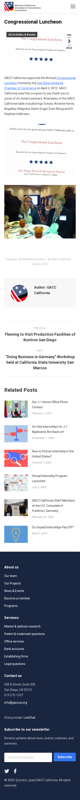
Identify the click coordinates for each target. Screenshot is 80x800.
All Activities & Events (21, 34)
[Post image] (16, 409)
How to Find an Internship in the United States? (53, 454)
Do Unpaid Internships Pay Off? (53, 527)
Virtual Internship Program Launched (49, 478)
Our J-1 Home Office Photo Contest (50, 404)
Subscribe (65, 757)
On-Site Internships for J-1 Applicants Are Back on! (50, 429)
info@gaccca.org (15, 702)
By (59, 259)
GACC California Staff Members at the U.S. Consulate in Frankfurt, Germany (53, 505)
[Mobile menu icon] (73, 6)
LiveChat (29, 717)
